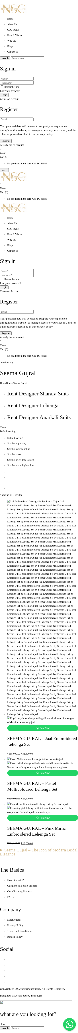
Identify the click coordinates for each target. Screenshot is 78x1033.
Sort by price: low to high (20, 460)
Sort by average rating (18, 449)
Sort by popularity (16, 443)
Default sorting (15, 438)
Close (3, 153)
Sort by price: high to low (20, 465)
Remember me (11, 87)
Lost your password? (10, 91)
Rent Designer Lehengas (34, 405)
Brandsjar (36, 995)
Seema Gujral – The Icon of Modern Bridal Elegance (38, 852)
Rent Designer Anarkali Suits (39, 417)
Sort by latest (14, 454)
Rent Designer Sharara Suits (38, 393)
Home (3, 383)
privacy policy (44, 134)
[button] (39, 149)
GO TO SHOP (39, 163)
